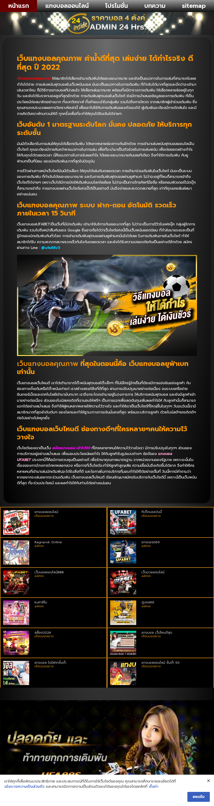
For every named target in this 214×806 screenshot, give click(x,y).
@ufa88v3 (50, 247)
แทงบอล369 (150, 542)
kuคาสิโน (40, 602)
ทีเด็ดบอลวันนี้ (151, 512)
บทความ (154, 5)
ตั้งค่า (153, 786)
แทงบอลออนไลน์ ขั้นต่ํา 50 (160, 662)
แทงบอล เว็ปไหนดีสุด (156, 632)
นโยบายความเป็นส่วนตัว (24, 786)
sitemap (194, 5)
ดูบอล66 (147, 602)
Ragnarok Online (48, 542)
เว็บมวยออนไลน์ (152, 572)
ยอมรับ (199, 796)
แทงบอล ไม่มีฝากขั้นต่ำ (50, 662)
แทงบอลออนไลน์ (67, 5)
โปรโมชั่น (116, 5)
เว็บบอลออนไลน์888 (49, 572)
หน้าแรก (18, 5)
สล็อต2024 (42, 632)
